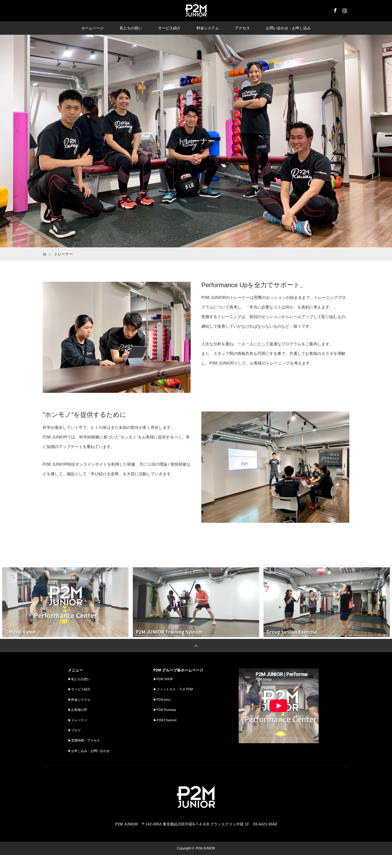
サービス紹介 (169, 28)
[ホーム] (44, 249)
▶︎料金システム (79, 700)
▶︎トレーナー (77, 720)
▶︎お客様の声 (77, 710)
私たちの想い (131, 28)
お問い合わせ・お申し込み (288, 28)
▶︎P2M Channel (165, 720)
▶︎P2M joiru (161, 700)
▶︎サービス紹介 (79, 689)
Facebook (335, 10)
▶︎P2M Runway (164, 710)
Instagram (344, 10)
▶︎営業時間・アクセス (84, 740)
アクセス (242, 28)
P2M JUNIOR (205, 848)
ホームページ (92, 28)
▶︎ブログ (74, 730)
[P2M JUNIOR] (196, 813)
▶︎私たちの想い (79, 679)
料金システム (208, 28)
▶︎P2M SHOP (163, 679)
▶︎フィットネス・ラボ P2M (173, 689)
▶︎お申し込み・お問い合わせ (89, 751)
